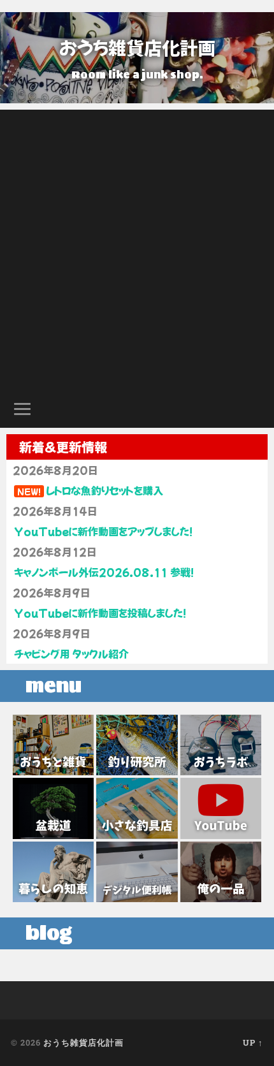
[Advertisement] (137, 247)
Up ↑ (253, 1042)
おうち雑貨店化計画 (137, 47)
